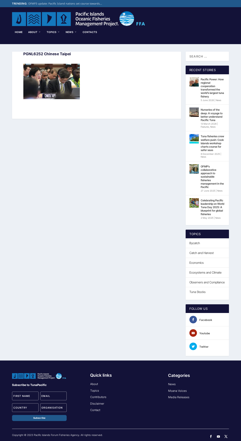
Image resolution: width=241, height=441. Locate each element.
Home (19, 32)
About (32, 32)
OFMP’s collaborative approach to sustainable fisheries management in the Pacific (212, 177)
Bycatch (194, 243)
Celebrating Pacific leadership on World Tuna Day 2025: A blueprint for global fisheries (212, 207)
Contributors (98, 397)
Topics (51, 32)
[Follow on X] (226, 436)
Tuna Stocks (197, 292)
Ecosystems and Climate (205, 272)
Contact (95, 410)
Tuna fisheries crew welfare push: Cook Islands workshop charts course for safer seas (212, 143)
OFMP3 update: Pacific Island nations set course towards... (65, 3)
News (69, 32)
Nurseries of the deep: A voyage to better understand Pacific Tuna (212, 115)
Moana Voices (177, 391)
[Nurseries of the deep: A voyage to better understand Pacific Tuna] (194, 112)
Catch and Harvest (201, 253)
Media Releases (178, 397)
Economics (196, 263)
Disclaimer (97, 403)
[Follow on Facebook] (211, 436)
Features (205, 126)
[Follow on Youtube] (218, 436)
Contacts (90, 32)
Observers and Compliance (207, 282)
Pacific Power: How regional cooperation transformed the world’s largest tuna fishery (212, 88)
